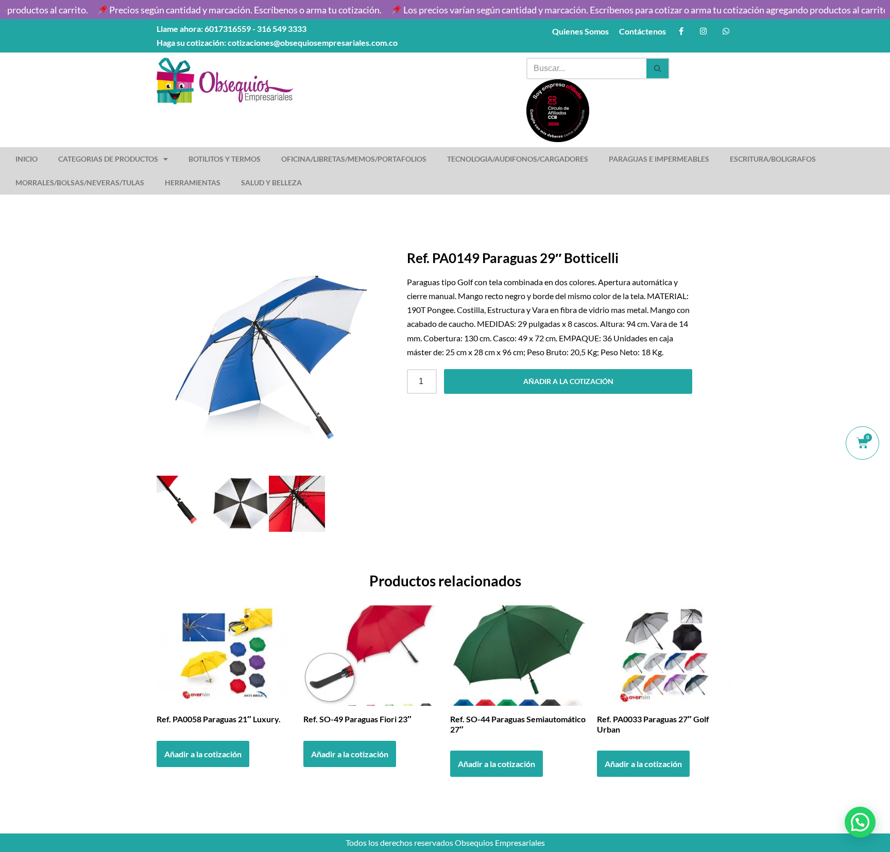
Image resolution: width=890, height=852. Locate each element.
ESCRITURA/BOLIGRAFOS (773, 158)
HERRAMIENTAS (192, 182)
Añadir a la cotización (568, 381)
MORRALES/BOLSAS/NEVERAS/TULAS (79, 182)
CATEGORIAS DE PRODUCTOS (108, 158)
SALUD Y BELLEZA (271, 182)
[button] (860, 822)
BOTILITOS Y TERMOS (225, 158)
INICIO (26, 158)
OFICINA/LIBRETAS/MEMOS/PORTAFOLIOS (353, 158)
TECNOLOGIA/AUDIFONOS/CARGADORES (517, 158)
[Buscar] (658, 68)
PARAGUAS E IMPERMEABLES (659, 158)
